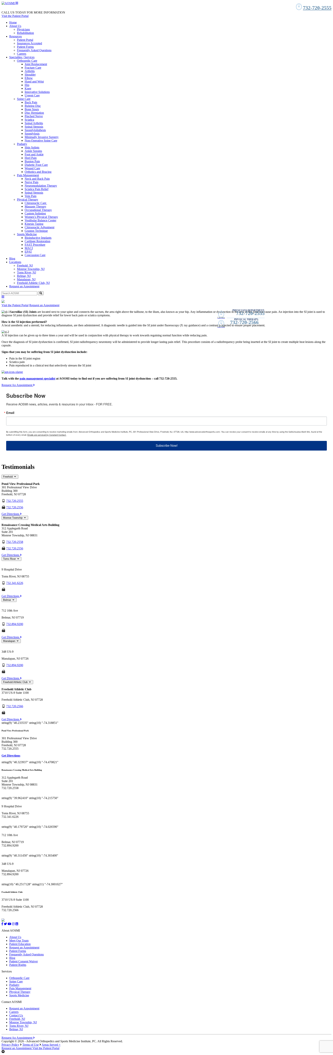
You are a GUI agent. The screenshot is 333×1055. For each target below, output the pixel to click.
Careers (21, 53)
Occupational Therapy (38, 210)
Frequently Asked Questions (34, 50)
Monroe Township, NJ (31, 269)
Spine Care (23, 98)
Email (10, 412)
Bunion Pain (32, 161)
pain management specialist (37, 378)
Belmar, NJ (24, 276)
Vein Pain (30, 196)
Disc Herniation (34, 112)
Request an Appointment (24, 286)
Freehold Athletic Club (15, 682)
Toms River (10, 558)
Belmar (7, 599)
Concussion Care (35, 255)
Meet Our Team (19, 940)
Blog (12, 258)
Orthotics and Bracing (38, 171)
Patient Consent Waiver (23, 961)
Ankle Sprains (33, 151)
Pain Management (28, 175)
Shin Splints (32, 147)
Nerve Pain (31, 182)
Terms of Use (30, 1044)
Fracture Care (33, 67)
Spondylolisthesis (35, 130)
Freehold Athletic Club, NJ (33, 282)
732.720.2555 (14, 500)
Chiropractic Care (36, 203)
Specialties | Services (21, 57)
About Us (15, 26)
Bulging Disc (33, 105)
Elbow (29, 78)
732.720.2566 (14, 706)
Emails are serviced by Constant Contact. (46, 434)
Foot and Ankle (34, 154)
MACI (29, 248)
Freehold (8, 476)
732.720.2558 (14, 542)
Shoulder (30, 74)
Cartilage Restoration (37, 241)
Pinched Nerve (34, 116)
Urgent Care (32, 95)
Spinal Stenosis (34, 126)
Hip (27, 85)
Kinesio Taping (34, 223)
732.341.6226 (14, 583)
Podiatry (22, 144)
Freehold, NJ (25, 265)
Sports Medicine (27, 234)
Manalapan (9, 641)
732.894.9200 (14, 624)
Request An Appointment (17, 385)
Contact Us (16, 1015)
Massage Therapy (35, 206)
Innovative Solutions (37, 92)
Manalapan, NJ (26, 279)
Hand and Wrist (34, 81)
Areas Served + (51, 1044)
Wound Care (32, 168)
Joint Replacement (36, 64)
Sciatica (29, 119)
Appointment (17, 1048)
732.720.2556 (14, 507)
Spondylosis (32, 133)
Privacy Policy (10, 1044)
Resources (15, 36)
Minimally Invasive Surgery (42, 137)
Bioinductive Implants (38, 237)
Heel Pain (31, 158)
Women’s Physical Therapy (41, 217)
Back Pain (31, 102)
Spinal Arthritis (34, 123)
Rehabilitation (25, 33)
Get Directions (11, 514)
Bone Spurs (32, 109)
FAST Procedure (35, 244)
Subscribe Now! (166, 445)
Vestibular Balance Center (40, 220)
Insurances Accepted (29, 43)
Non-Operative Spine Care (41, 140)
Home (13, 22)
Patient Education (20, 944)
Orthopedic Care (27, 60)
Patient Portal (25, 39)
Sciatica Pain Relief (36, 189)
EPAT (28, 251)
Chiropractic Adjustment (39, 227)
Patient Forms (25, 46)
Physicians (23, 29)
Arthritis (30, 71)
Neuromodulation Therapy (41, 185)
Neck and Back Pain (37, 178)
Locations (15, 262)
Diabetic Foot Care (36, 164)
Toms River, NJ (26, 272)
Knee (28, 88)
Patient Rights (17, 964)
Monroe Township (13, 517)
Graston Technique (36, 230)
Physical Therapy (27, 199)
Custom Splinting (35, 213)
